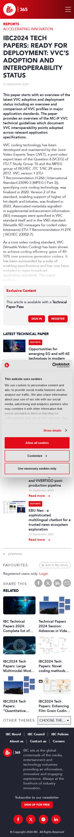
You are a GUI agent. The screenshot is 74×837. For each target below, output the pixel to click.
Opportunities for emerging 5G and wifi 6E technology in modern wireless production (49, 356)
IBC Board (13, 734)
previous (15, 553)
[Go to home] (15, 9)
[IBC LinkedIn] (56, 819)
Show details (52, 430)
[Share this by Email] (67, 583)
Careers (59, 741)
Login (43, 573)
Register (58, 319)
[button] (67, 9)
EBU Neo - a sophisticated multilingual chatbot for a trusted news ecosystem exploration (50, 520)
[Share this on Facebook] (38, 583)
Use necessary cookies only (37, 468)
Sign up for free (37, 805)
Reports (11, 24)
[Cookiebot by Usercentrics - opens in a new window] (52, 365)
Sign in (36, 319)
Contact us (38, 741)
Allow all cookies (37, 442)
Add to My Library (56, 565)
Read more (37, 496)
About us (16, 741)
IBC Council (36, 734)
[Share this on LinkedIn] (57, 583)
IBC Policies (59, 734)
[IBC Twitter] (31, 819)
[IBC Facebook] (18, 819)
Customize (34, 455)
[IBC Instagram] (43, 819)
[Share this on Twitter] (48, 583)
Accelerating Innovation (28, 29)
